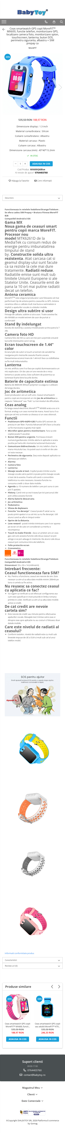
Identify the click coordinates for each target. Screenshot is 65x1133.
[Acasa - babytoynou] (32, 12)
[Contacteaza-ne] (46, 22)
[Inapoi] (2, 29)
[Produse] (4, 22)
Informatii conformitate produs (19, 953)
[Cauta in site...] (61, 22)
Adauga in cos (41, 163)
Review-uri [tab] (11, 965)
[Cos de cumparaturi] (54, 22)
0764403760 (34, 1070)
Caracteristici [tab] (11, 960)
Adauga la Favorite (20, 180)
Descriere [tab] (9, 197)
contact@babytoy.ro (34, 1074)
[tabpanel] (32, 84)
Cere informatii (44, 180)
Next (60, 87)
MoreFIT (32, 47)
